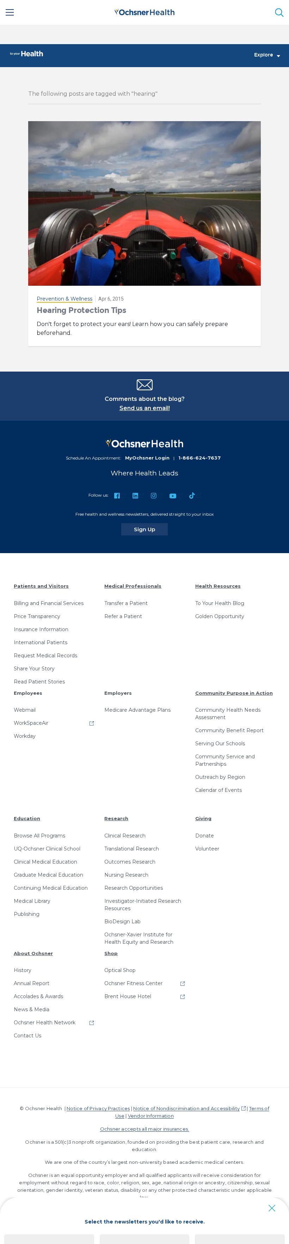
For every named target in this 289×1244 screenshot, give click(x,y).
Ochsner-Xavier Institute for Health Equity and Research (138, 938)
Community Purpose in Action (234, 693)
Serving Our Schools (220, 743)
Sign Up (151, 529)
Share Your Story (34, 668)
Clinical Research (125, 836)
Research (116, 818)
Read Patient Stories (39, 682)
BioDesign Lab (122, 921)
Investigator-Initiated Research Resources (142, 905)
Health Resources (218, 586)
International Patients (40, 642)
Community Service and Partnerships (225, 760)
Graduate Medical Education (48, 875)
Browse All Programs (39, 836)
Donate (204, 836)
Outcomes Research (129, 862)
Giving (203, 818)
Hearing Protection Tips (81, 310)
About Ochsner (33, 953)
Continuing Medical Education (51, 888)
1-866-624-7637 (199, 458)
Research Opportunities (133, 888)
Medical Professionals (132, 586)
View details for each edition (144, 1231)
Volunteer (207, 849)
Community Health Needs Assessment (227, 714)
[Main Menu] (10, 12)
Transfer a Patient (126, 603)
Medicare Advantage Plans (137, 710)
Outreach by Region (220, 777)
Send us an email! (144, 408)
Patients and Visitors (41, 586)
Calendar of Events (218, 790)
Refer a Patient (123, 616)
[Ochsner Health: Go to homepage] (144, 11)
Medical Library (32, 901)
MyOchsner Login (147, 458)
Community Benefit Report (229, 730)
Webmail (25, 710)
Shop (111, 953)
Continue (144, 1207)
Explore (263, 55)
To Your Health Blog (219, 603)
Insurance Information (41, 629)
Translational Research (131, 849)
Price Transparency (37, 616)
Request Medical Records (45, 655)
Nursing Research (126, 875)
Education (27, 818)
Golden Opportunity (219, 616)
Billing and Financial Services (49, 603)
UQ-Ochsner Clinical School (47, 849)
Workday (25, 736)
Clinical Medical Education (45, 862)
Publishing (26, 914)
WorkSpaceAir (31, 723)
